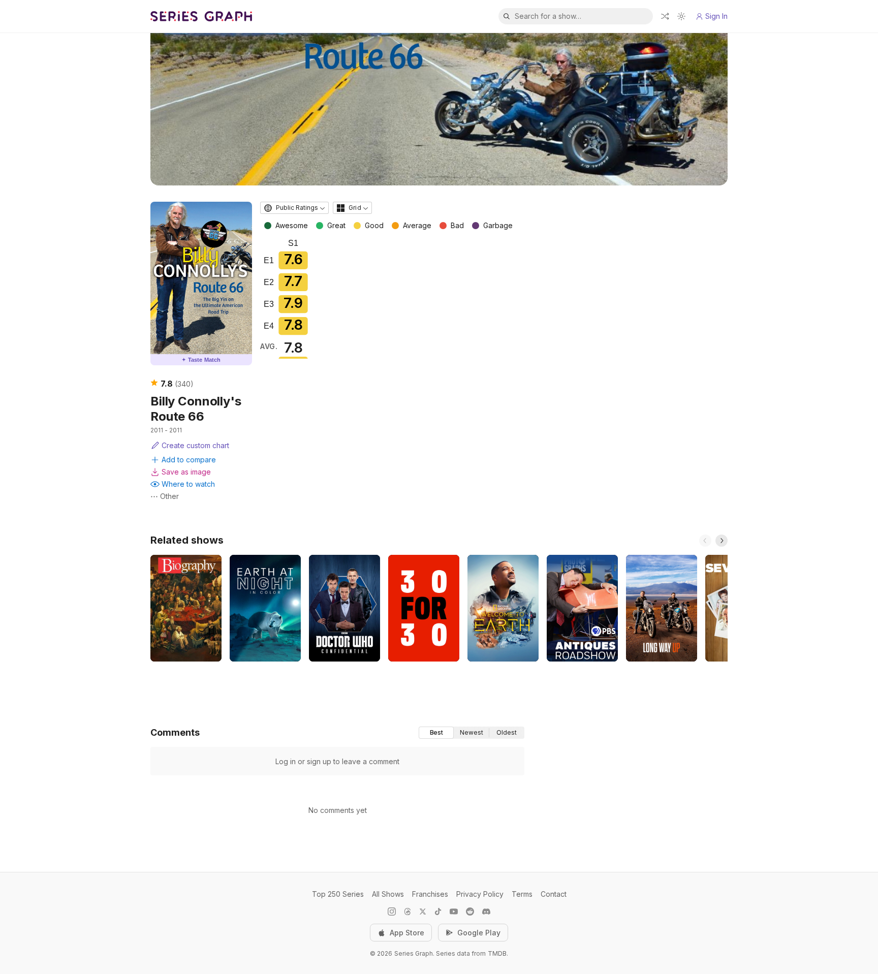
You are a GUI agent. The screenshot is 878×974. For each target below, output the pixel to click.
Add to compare (189, 459)
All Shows (388, 894)
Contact (554, 894)
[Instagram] (392, 911)
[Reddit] (470, 911)
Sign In (716, 16)
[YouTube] (454, 911)
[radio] (436, 733)
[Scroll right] (721, 541)
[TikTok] (438, 911)
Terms (522, 894)
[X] (422, 911)
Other (169, 496)
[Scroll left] (705, 541)
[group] (471, 733)
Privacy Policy (480, 894)
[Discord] (486, 911)
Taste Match (201, 360)
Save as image (186, 471)
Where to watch (188, 484)
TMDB (497, 953)
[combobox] (294, 208)
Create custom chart (195, 445)
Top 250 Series (338, 894)
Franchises (430, 894)
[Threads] (407, 911)
